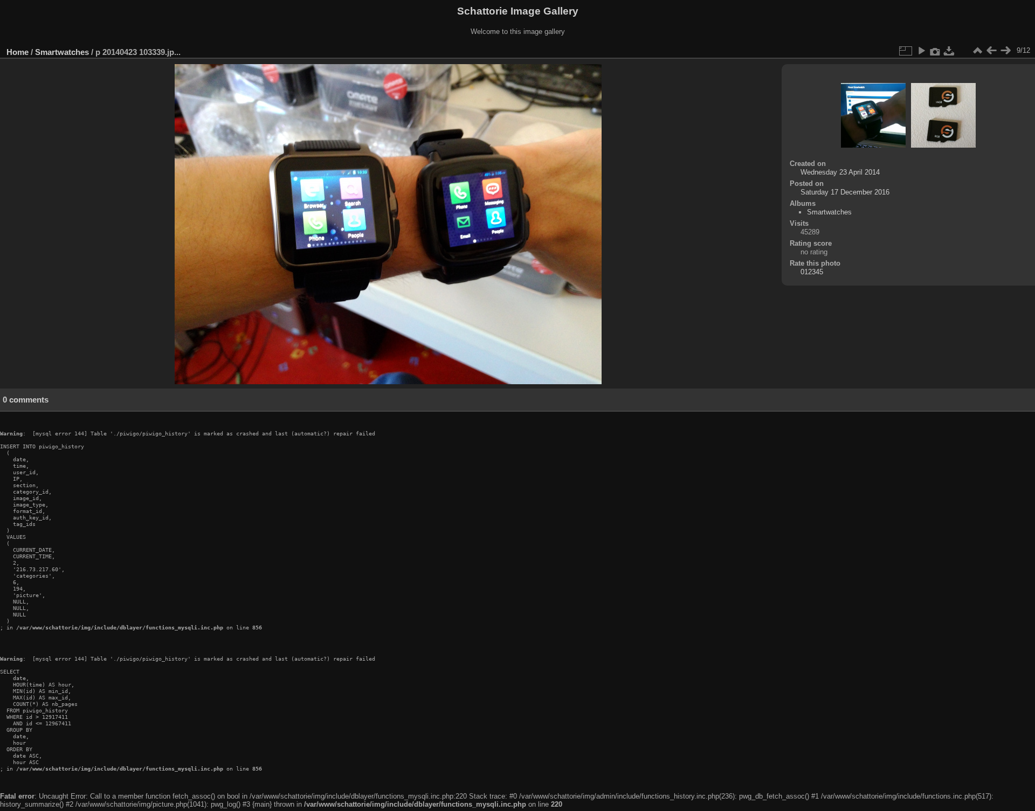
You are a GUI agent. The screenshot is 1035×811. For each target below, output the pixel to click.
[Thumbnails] (977, 51)
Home (17, 52)
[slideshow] (921, 51)
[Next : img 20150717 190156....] (1005, 51)
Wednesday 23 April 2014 (840, 172)
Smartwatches (62, 52)
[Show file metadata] (935, 51)
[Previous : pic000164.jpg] (991, 51)
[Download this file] (949, 51)
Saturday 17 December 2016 (845, 192)
